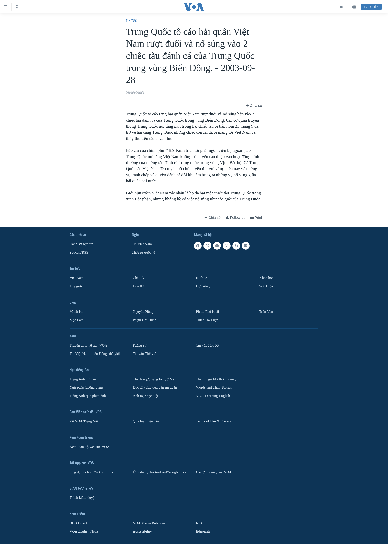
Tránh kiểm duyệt (82, 497)
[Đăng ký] (246, 246)
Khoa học (266, 278)
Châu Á (138, 278)
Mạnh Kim (77, 311)
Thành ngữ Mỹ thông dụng (216, 379)
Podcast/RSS (79, 252)
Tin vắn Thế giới (145, 353)
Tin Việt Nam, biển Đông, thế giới (95, 353)
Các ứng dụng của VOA (214, 472)
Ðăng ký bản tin (81, 244)
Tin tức (131, 20)
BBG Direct (78, 523)
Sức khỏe (266, 286)
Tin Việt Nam (142, 244)
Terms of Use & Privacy (214, 421)
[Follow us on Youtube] (217, 246)
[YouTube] (354, 7)
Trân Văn (266, 311)
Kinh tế (201, 278)
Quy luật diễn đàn (146, 421)
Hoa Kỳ (138, 286)
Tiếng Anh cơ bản (83, 379)
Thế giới (76, 286)
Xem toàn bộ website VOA (90, 447)
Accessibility (142, 531)
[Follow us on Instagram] (226, 246)
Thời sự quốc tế (143, 252)
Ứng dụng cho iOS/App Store (91, 472)
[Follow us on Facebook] (198, 246)
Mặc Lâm (77, 320)
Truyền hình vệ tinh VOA (88, 345)
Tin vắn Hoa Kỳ (208, 345)
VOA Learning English (213, 396)
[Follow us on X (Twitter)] (207, 246)
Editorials (203, 531)
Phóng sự (140, 345)
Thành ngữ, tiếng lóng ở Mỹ (154, 379)
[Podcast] (236, 246)
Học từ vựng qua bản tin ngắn (155, 387)
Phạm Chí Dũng (144, 320)
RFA (199, 523)
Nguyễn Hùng (143, 311)
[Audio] (341, 7)
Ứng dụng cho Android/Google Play (159, 472)
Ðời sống (203, 286)
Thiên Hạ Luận (207, 320)
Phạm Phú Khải (207, 311)
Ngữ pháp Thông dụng (86, 387)
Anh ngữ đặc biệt (145, 396)
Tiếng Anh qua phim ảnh (88, 396)
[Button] (254, 106)
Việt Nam (77, 278)
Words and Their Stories (214, 387)
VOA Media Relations (149, 523)
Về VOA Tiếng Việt (84, 421)
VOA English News (84, 531)
